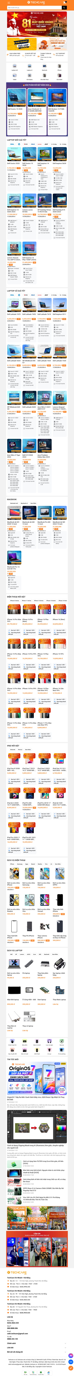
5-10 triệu (54, 144)
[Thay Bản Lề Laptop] (14, 1017)
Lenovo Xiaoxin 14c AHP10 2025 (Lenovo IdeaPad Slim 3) (13, 259)
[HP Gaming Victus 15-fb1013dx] (45, 201)
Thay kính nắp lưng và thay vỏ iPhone (59, 937)
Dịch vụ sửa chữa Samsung (28, 884)
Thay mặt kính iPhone (12, 937)
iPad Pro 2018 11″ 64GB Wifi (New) (44, 804)
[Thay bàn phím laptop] (45, 964)
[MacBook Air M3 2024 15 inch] (60, 513)
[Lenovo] (39, 144)
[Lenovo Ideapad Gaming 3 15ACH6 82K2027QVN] (60, 398)
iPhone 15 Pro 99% (29, 654)
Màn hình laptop (13, 1000)
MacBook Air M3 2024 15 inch (59, 523)
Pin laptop (26, 973)
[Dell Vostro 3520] (14, 154)
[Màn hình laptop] (14, 990)
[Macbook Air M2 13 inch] (29, 513)
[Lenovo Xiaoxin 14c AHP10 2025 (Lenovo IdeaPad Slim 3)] (14, 249)
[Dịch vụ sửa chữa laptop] (14, 964)
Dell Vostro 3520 (13, 163)
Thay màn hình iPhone (58, 910)
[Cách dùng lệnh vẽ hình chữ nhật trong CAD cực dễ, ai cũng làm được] (14, 1182)
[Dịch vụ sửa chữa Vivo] (29, 900)
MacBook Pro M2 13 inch (44, 523)
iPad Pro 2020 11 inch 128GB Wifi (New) (13, 838)
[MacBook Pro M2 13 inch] (45, 513)
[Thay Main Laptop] (60, 990)
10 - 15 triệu (63, 144)
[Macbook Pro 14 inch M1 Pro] (14, 558)
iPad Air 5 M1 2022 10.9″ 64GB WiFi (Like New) (59, 804)
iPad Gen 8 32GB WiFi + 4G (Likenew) (13, 769)
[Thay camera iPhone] (45, 926)
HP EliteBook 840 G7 (28, 362)
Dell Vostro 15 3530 (15, 109)
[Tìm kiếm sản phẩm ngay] (64, 8)
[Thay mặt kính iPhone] (14, 926)
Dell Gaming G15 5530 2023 (59, 211)
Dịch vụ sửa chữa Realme (13, 910)
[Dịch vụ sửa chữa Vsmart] (45, 900)
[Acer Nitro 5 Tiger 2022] (14, 446)
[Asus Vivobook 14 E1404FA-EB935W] (37, 98)
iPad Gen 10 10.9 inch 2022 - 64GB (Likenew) (59, 769)
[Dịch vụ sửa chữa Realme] (14, 900)
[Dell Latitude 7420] (45, 351)
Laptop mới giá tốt (16, 140)
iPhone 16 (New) (59, 619)
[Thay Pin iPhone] (29, 926)
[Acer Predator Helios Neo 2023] (45, 446)
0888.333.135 (12, 1339)
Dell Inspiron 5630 (59, 163)
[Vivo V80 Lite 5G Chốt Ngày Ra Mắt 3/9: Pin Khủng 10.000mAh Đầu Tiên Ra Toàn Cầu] (14, 1200)
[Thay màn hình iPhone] (60, 900)
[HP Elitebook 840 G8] (14, 398)
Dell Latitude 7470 (14, 314)
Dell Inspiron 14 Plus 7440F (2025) (29, 259)
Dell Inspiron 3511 (59, 314)
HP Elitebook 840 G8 (13, 408)
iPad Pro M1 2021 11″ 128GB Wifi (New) (29, 838)
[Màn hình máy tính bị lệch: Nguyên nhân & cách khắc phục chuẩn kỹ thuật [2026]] (14, 1173)
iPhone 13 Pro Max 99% (14, 724)
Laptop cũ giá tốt (16, 291)
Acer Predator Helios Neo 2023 (44, 456)
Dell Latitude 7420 (44, 361)
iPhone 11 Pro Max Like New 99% (44, 724)
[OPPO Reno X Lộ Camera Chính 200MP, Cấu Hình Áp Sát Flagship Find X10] (14, 1191)
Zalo (70, 1362)
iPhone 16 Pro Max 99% (14, 620)
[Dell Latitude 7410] (45, 305)
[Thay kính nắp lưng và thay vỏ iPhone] (60, 926)
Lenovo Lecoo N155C (27, 211)
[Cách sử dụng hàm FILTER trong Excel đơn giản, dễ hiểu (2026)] (14, 1164)
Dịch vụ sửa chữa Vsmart (44, 910)
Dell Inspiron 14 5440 (43, 164)
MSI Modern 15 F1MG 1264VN (56, 110)
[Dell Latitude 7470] (14, 305)
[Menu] (9, 3)
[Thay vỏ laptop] (29, 1017)
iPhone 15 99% (58, 654)
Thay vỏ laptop (27, 1026)
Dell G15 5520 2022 (27, 456)
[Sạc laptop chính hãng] (60, 964)
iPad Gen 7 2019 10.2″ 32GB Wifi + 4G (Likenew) (28, 769)
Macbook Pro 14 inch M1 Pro (13, 568)
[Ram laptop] (45, 990)
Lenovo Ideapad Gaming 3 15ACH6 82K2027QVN (59, 408)
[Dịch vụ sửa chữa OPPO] (60, 874)
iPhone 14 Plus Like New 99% (43, 689)
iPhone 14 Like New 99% (58, 689)
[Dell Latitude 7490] (29, 305)
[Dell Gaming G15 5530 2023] (60, 201)
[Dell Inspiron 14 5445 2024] (14, 201)
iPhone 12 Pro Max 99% (29, 724)
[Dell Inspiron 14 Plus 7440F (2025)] (29, 249)
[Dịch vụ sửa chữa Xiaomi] (45, 874)
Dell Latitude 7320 (59, 361)
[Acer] (46, 144)
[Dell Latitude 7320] (60, 351)
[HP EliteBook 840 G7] (29, 351)
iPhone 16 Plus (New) (43, 620)
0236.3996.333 (25, 1287)
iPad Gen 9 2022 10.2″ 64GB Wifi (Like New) (44, 769)
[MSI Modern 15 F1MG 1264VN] (57, 98)
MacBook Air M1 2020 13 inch (13, 523)
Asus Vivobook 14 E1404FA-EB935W (34, 110)
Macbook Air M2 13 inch (28, 523)
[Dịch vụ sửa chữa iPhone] (14, 874)
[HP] (19, 144)
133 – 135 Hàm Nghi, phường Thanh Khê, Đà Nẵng (31, 1281)
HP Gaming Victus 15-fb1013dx (44, 211)
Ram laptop (42, 1000)
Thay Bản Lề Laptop (11, 1027)
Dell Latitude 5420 (14, 361)
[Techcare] (36, 2)
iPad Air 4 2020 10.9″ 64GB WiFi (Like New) (13, 804)
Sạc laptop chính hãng (59, 974)
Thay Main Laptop (59, 1000)
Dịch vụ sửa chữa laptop (13, 974)
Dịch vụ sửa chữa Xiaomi (44, 884)
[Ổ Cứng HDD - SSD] (29, 990)
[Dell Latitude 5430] (29, 398)
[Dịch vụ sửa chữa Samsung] (29, 874)
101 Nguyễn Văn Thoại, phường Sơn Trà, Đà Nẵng (31, 1307)
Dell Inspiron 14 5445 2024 (13, 211)
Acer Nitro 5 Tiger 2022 (13, 456)
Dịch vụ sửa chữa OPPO (59, 884)
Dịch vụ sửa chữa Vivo (28, 910)
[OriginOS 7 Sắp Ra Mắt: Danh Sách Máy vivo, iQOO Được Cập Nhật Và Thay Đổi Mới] (37, 1078)
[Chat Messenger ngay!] (71, 1355)
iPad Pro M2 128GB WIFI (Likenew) (27, 804)
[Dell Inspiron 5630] (60, 154)
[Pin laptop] (29, 964)
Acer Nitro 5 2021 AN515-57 (44, 408)
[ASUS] (33, 144)
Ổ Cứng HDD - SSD (29, 1000)
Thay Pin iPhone (28, 936)
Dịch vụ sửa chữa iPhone (13, 884)
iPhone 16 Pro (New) (27, 620)
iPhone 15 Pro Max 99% (14, 655)
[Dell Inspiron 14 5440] (45, 154)
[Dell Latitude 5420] (14, 351)
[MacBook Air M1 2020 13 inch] (14, 513)
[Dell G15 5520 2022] (29, 446)
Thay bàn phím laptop (43, 974)
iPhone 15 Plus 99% (43, 655)
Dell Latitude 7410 (44, 314)
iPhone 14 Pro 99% (29, 688)
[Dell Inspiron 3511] (60, 305)
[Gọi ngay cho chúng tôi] (71, 1368)
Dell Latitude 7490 (29, 314)
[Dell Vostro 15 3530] (17, 98)
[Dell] (12, 144)
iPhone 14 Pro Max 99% (14, 689)
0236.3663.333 (25, 1300)
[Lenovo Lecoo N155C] (29, 201)
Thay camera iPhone (42, 937)
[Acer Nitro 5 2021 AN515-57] (45, 398)
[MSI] (26, 144)
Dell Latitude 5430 (29, 407)
